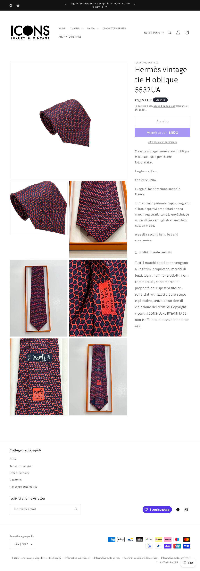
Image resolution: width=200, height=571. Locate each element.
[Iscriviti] (75, 509)
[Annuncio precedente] (65, 5)
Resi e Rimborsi (19, 473)
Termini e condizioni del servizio (140, 558)
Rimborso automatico (23, 486)
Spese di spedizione (164, 105)
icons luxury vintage (30, 558)
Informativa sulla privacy (107, 558)
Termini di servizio (21, 466)
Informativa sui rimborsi (77, 558)
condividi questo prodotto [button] (155, 252)
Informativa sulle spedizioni (175, 558)
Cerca (13, 459)
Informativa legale (168, 561)
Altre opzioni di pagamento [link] (162, 141)
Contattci (15, 480)
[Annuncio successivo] (134, 5)
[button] (76, 28)
